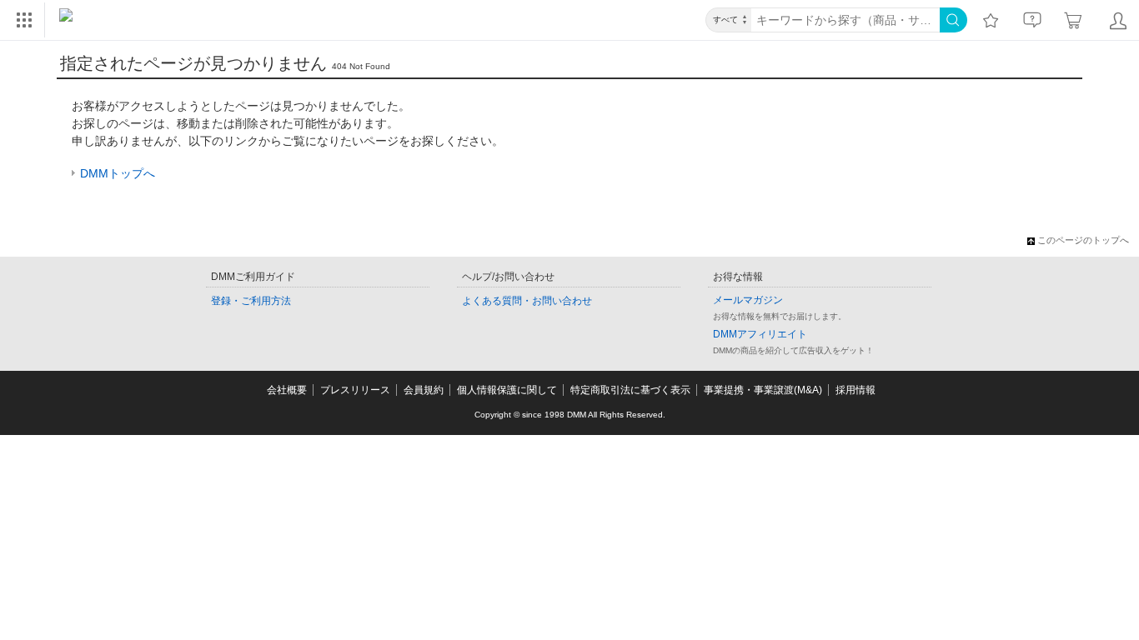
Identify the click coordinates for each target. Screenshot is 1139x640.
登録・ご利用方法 (251, 301)
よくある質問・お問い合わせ (527, 301)
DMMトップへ (117, 173)
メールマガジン (748, 300)
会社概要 (287, 390)
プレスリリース (355, 390)
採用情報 (855, 390)
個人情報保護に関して (507, 390)
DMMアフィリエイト (760, 334)
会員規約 (424, 390)
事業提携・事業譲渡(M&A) (763, 390)
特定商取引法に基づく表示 (630, 390)
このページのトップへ (1083, 240)
